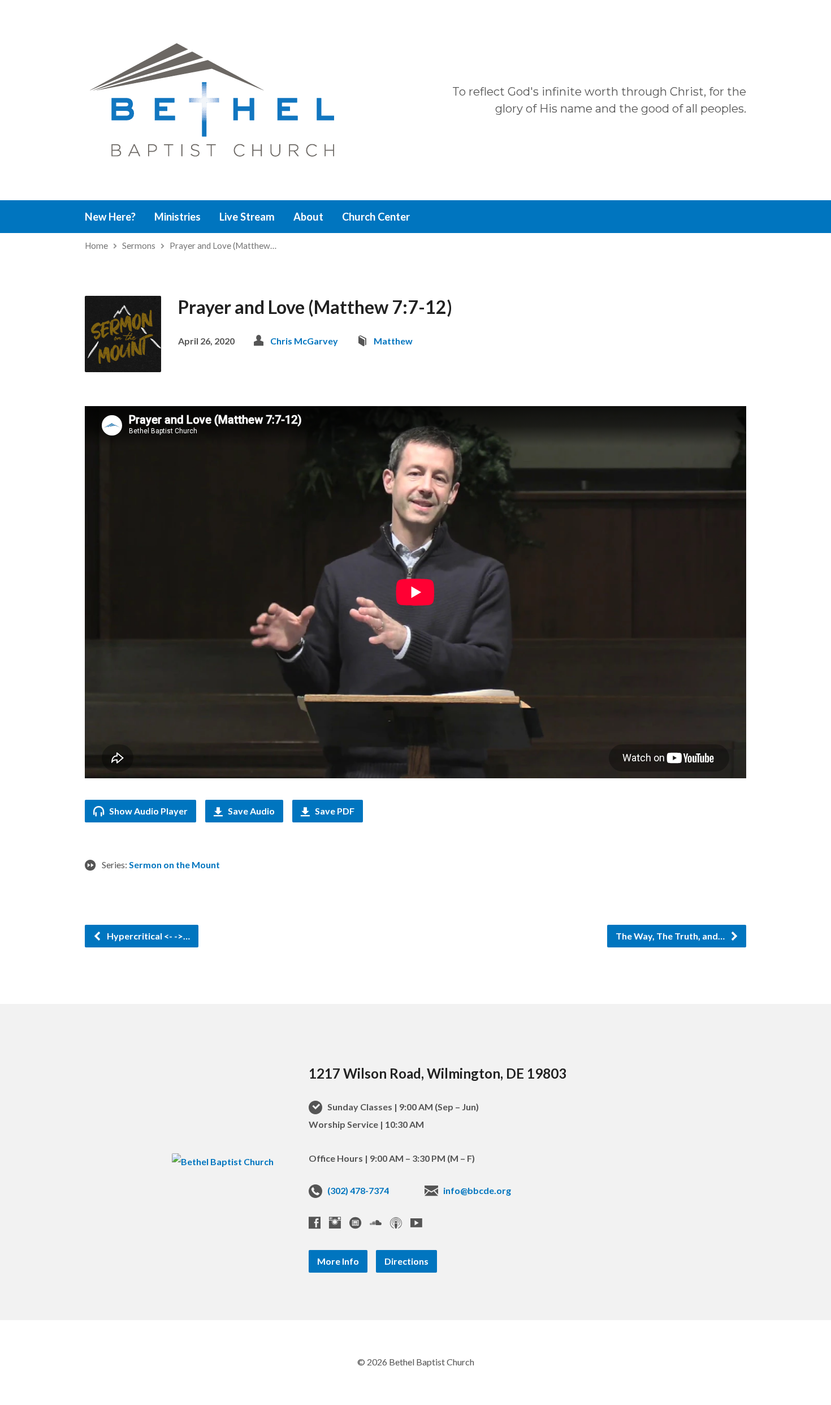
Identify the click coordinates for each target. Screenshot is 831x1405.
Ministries (177, 217)
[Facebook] (315, 1223)
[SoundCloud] (376, 1223)
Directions (406, 1261)
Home (96, 245)
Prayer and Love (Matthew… (223, 245)
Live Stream (247, 217)
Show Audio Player (147, 810)
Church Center (376, 217)
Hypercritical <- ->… (147, 935)
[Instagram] (335, 1223)
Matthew (393, 340)
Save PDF (333, 810)
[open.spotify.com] (355, 1223)
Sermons (138, 245)
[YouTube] (416, 1223)
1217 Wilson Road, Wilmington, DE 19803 (437, 1073)
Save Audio (250, 810)
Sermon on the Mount (174, 864)
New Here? (110, 217)
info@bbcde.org (477, 1190)
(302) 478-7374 (358, 1190)
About (308, 217)
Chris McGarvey (304, 340)
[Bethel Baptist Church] (223, 1161)
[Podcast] (396, 1223)
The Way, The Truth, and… (671, 935)
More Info (338, 1261)
